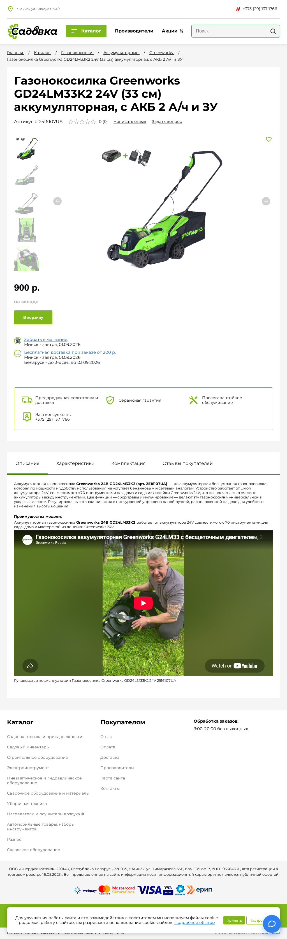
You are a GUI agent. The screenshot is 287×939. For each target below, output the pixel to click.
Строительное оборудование (37, 757)
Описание (27, 463)
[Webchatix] (272, 924)
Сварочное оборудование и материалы (48, 793)
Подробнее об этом (194, 922)
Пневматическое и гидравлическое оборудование (44, 780)
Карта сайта (112, 778)
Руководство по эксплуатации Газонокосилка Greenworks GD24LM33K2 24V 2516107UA (95, 680)
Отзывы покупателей (188, 463)
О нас (106, 736)
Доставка (109, 757)
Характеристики (75, 463)
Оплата (107, 747)
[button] (266, 201)
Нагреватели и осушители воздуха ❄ (45, 813)
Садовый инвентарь (28, 747)
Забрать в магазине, (46, 339)
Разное (14, 839)
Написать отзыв (130, 121)
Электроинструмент (28, 767)
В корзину (33, 317)
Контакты (110, 788)
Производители (117, 767)
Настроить (259, 920)
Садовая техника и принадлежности (44, 736)
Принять (234, 920)
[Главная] (32, 31)
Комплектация (128, 463)
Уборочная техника (27, 803)
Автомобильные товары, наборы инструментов (41, 827)
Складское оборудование (33, 849)
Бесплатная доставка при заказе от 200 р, (70, 352)
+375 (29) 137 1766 (260, 8)
